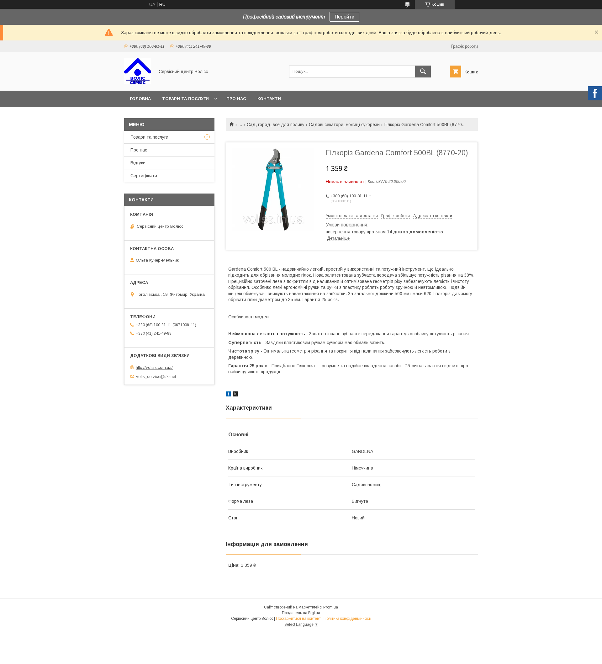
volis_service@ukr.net (156, 376)
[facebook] (228, 394)
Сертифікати (143, 175)
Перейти (344, 16)
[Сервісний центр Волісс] (137, 82)
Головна (140, 98)
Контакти (269, 98)
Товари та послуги (185, 98)
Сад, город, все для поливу (275, 124)
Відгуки (137, 162)
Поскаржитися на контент (298, 618)
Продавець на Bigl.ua (301, 613)
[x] (235, 394)
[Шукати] (423, 71)
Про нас (236, 98)
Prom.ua (330, 607)
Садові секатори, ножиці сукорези (344, 124)
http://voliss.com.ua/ (154, 367)
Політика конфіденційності (347, 618)
